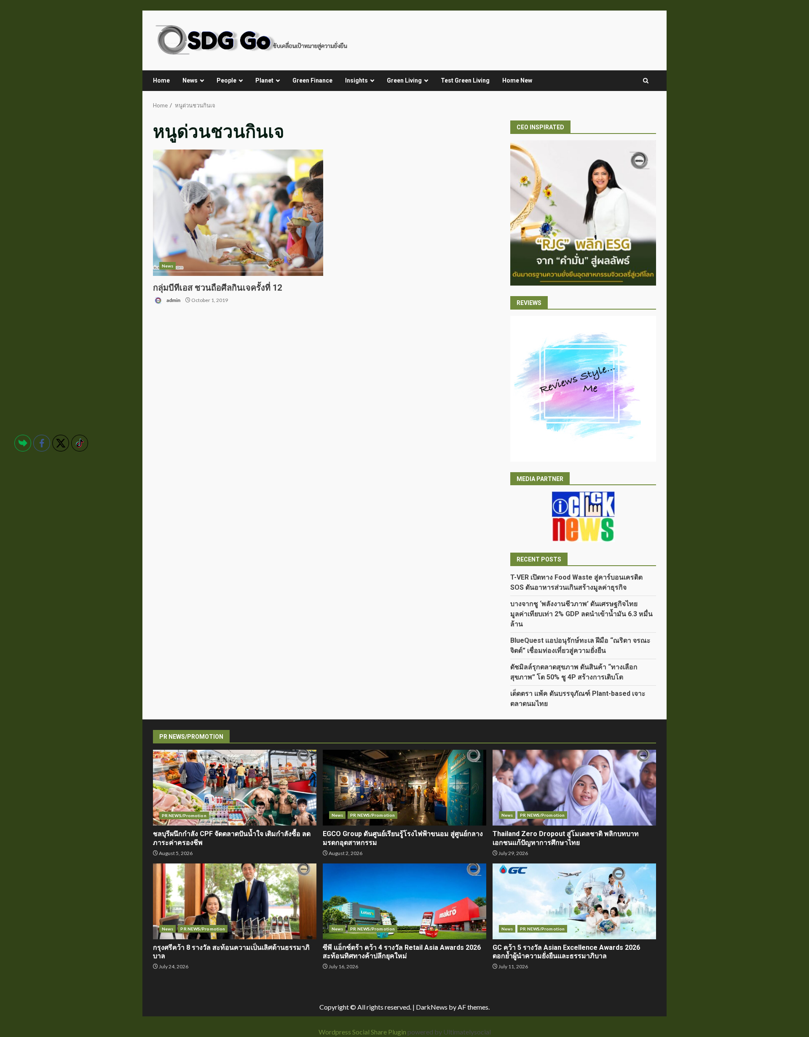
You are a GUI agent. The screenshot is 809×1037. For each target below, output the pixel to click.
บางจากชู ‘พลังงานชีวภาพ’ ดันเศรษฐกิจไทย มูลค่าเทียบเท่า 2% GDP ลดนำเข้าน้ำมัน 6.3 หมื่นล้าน (581, 614)
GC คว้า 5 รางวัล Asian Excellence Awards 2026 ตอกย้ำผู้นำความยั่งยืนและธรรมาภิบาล (574, 901)
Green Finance (312, 80)
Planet (264, 80)
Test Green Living (465, 80)
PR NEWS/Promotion (184, 815)
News (190, 80)
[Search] (645, 81)
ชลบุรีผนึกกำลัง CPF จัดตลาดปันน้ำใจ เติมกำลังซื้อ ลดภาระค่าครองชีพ (234, 788)
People (226, 80)
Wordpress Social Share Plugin (363, 1032)
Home (161, 80)
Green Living (404, 80)
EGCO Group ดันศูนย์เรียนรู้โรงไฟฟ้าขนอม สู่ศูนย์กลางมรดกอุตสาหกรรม (404, 788)
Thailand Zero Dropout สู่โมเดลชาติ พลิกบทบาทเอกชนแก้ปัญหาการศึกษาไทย (574, 788)
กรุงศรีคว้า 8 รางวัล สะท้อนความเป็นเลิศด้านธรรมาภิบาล (234, 901)
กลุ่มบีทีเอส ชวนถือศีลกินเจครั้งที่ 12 (238, 213)
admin (173, 300)
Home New (517, 80)
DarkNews (431, 1007)
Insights (356, 80)
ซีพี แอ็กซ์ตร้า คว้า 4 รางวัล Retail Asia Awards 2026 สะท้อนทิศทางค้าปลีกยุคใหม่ (404, 901)
